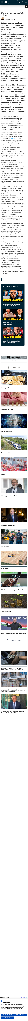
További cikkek (15, 640)
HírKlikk (12, 138)
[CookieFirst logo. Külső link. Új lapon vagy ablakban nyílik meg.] (1, 1001)
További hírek (15, 367)
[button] (22, 2)
